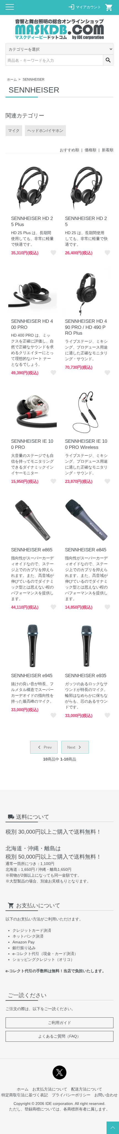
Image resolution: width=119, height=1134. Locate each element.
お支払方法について (49, 1089)
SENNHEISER (34, 79)
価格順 (90, 150)
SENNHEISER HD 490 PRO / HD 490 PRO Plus (86, 327)
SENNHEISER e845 (85, 549)
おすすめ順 (69, 150)
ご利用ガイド (59, 1022)
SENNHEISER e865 (31, 549)
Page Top (113, 1128)
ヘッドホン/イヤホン (45, 130)
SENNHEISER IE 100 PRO (32, 444)
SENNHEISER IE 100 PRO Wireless (86, 444)
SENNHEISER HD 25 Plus (32, 221)
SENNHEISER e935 (85, 675)
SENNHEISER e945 (31, 675)
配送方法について (86, 1089)
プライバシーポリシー (71, 1095)
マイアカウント (84, 7)
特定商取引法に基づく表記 (24, 1095)
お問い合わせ (106, 1095)
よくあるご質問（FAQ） (59, 1036)
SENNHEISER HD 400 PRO (32, 324)
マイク (14, 130)
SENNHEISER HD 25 (86, 221)
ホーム (12, 79)
